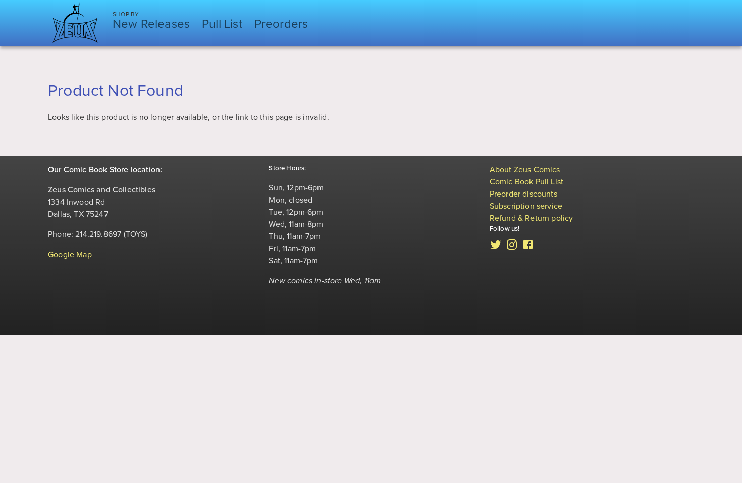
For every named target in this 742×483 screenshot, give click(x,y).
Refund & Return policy (531, 218)
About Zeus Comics (525, 170)
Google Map (70, 255)
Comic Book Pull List (527, 182)
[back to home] (75, 23)
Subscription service (526, 206)
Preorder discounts (523, 194)
